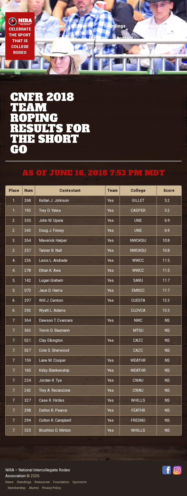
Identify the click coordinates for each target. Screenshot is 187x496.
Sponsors (79, 482)
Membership (150, 26)
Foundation (61, 482)
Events (85, 26)
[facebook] (166, 469)
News (59, 26)
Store (151, 37)
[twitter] (177, 469)
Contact (124, 37)
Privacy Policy (51, 488)
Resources (65, 37)
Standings (114, 26)
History (96, 37)
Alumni (34, 488)
